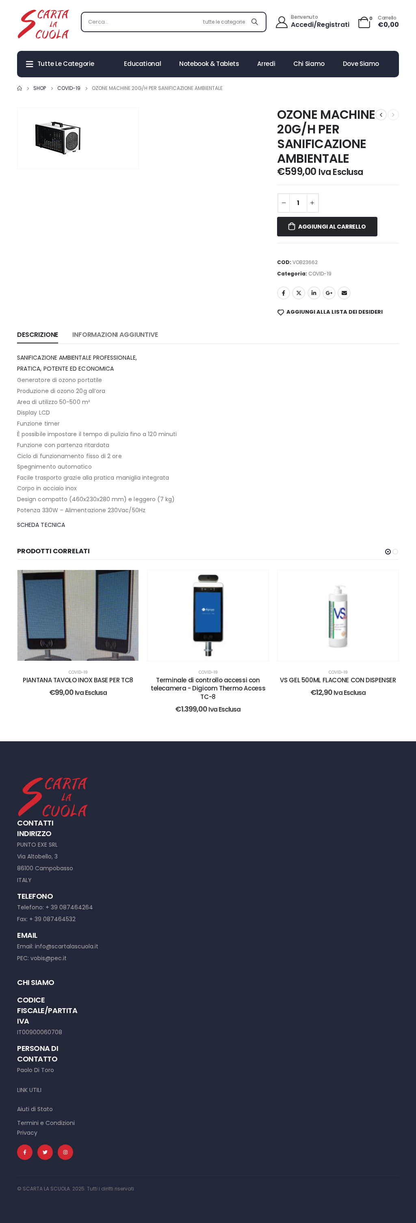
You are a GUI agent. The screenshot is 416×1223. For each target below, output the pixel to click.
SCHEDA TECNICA (41, 525)
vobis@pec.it (48, 958)
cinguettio (298, 292)
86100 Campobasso (45, 868)
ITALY (24, 880)
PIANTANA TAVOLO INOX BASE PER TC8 (78, 680)
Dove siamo (361, 63)
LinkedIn (314, 292)
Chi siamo (309, 63)
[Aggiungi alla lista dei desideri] (126, 582)
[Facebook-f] (24, 1152)
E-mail (344, 292)
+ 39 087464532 (52, 919)
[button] (388, 551)
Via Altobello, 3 (37, 856)
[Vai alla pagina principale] (19, 88)
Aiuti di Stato (35, 1109)
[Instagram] (65, 1152)
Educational (142, 63)
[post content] (78, 615)
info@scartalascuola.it (66, 946)
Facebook (283, 292)
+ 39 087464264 (69, 907)
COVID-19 (320, 273)
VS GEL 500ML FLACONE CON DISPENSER (338, 680)
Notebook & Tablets (209, 63)
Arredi (266, 63)
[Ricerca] (255, 22)
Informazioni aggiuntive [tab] (115, 334)
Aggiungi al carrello (332, 227)
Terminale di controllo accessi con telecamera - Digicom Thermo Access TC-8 (208, 688)
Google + (329, 292)
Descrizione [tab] (37, 334)
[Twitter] (45, 1152)
